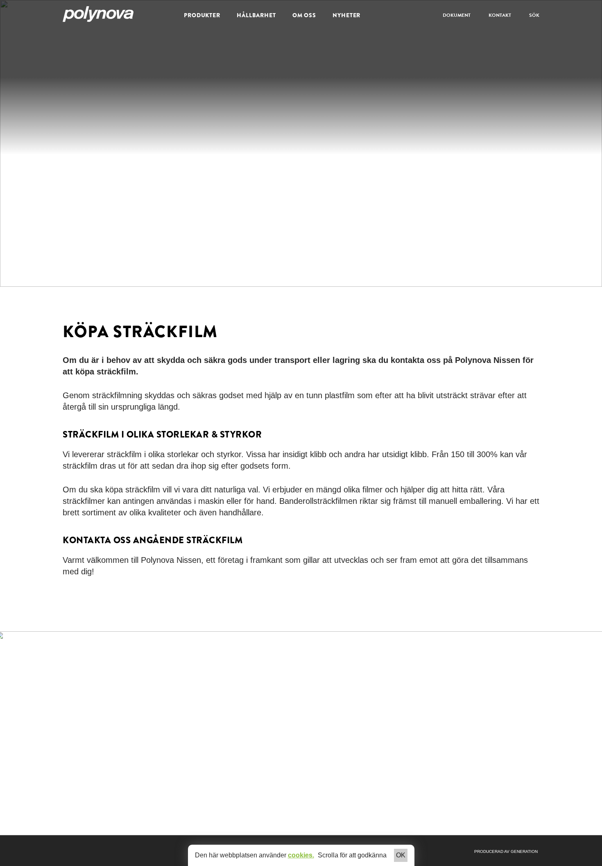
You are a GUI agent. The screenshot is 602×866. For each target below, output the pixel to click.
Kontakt (500, 15)
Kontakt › (316, 738)
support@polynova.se (436, 706)
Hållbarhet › (320, 722)
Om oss (304, 15)
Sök (534, 15)
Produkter (202, 15)
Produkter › (319, 706)
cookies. (301, 855)
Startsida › (318, 697)
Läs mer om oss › (87, 807)
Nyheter (346, 15)
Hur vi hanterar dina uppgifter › (426, 751)
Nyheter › (317, 730)
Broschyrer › (321, 714)
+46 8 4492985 (430, 697)
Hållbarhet (256, 15)
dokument (457, 15)
